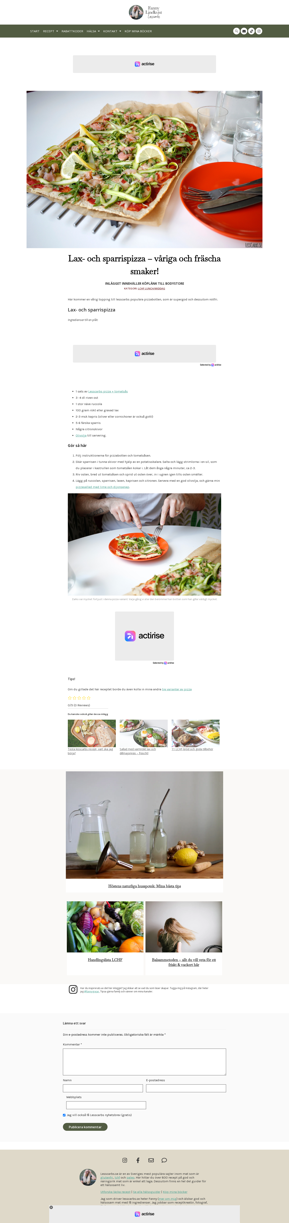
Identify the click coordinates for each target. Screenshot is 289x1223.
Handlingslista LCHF (105, 959)
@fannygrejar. (92, 991)
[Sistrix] (236, 31)
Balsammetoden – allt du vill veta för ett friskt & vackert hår (184, 962)
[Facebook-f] (138, 1160)
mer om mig (168, 1199)
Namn (67, 1080)
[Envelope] (244, 31)
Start (35, 31)
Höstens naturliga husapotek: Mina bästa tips (144, 886)
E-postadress (155, 1080)
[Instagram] (259, 31)
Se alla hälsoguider (146, 1192)
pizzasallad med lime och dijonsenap (102, 487)
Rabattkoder (72, 31)
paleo (130, 1177)
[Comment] (164, 1160)
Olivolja (81, 435)
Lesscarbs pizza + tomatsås (108, 391)
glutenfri (106, 1177)
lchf (117, 1177)
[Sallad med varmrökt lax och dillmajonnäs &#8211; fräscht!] (144, 733)
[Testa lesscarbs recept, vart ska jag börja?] (92, 733)
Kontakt (110, 31)
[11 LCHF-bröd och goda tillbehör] (196, 733)
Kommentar (72, 1044)
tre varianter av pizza (177, 689)
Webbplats (74, 1097)
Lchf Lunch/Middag (151, 288)
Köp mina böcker (138, 31)
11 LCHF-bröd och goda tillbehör (192, 749)
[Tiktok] (251, 31)
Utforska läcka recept (115, 1192)
